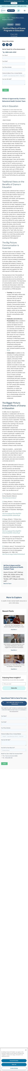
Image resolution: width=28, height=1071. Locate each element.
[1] (22, 204)
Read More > (14, 629)
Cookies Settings (14, 1068)
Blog (8, 17)
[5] (14, 461)
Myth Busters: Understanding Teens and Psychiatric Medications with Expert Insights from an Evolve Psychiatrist (14, 645)
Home (3, 17)
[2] (16, 261)
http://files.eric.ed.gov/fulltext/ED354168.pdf (13, 554)
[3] (7, 350)
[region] (14, 1059)
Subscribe (14, 688)
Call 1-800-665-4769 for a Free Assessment (14, 703)
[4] (9, 350)
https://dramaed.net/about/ (9, 498)
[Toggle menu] (24, 11)
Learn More (14, 3)
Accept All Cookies (14, 1060)
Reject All (14, 1064)
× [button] (26, 1)
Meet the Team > (8, 583)
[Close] (25, 1050)
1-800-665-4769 (21, 6)
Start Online (11, 10)
